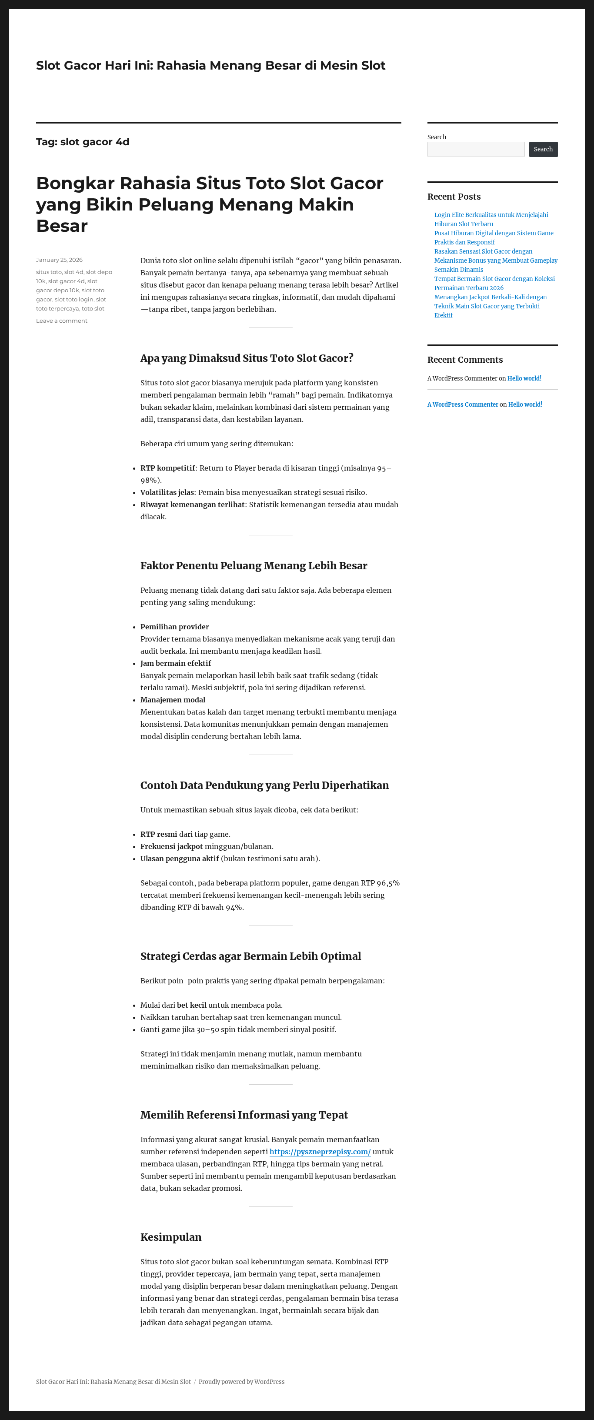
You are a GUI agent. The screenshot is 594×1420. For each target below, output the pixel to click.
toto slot (93, 308)
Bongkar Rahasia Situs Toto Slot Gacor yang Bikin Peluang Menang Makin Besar (210, 204)
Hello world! (524, 378)
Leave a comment (61, 320)
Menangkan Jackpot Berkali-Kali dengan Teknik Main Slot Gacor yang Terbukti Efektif (490, 306)
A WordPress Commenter (462, 404)
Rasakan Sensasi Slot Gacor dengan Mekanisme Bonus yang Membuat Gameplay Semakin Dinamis (495, 261)
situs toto (49, 271)
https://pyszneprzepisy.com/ (320, 1151)
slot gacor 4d (66, 280)
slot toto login (74, 299)
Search (437, 137)
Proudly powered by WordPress (242, 1382)
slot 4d (73, 271)
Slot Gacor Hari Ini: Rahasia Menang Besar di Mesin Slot (211, 65)
